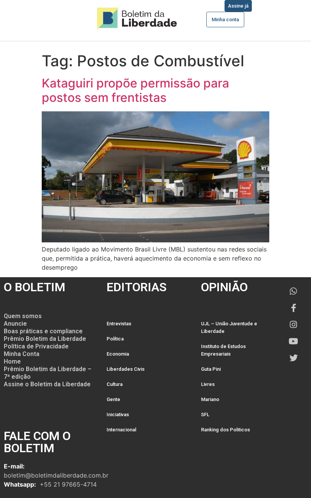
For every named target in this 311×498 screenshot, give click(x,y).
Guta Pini (211, 369)
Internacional (121, 429)
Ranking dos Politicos (225, 429)
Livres (208, 384)
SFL (205, 414)
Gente (113, 399)
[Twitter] (293, 358)
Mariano (210, 399)
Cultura (115, 384)
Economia (118, 354)
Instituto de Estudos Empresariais (223, 350)
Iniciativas (118, 414)
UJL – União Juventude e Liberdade (229, 327)
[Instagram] (293, 324)
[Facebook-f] (293, 308)
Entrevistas (119, 323)
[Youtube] (293, 341)
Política (115, 339)
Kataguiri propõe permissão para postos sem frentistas (135, 90)
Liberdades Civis (126, 369)
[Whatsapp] (293, 291)
